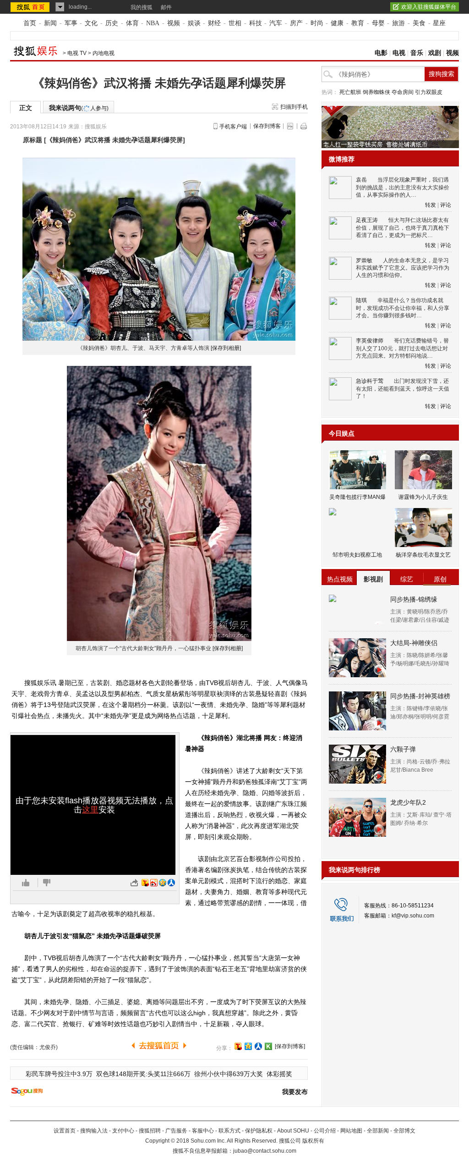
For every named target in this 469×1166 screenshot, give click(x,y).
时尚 (317, 23)
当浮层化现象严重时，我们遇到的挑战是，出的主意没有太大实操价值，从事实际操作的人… (402, 187)
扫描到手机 (294, 107)
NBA (152, 23)
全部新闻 (378, 1130)
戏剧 (434, 53)
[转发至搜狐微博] (145, 882)
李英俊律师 (369, 340)
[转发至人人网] (171, 882)
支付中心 (123, 1130)
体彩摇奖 (279, 1074)
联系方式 (229, 1130)
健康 (337, 23)
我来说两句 (79, 107)
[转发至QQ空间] (162, 882)
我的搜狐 (142, 7)
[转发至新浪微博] (154, 882)
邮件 (166, 7)
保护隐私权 (259, 1130)
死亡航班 (350, 92)
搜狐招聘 (150, 1130)
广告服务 (176, 1130)
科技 (255, 23)
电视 (399, 53)
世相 (235, 23)
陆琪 (361, 300)
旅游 (398, 23)
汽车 (275, 23)
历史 (111, 23)
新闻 (50, 23)
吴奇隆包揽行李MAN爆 (357, 497)
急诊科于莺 (369, 381)
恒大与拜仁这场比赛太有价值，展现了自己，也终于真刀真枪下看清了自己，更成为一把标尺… (402, 227)
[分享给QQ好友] (248, 1046)
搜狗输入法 (94, 1130)
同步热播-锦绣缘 (413, 599)
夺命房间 (403, 92)
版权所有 (313, 1141)
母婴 (378, 23)
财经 (214, 23)
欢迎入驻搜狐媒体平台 (428, 7)
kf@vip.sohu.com (413, 915)
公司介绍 (325, 1130)
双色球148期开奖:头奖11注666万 (143, 1074)
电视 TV (77, 53)
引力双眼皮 (428, 92)
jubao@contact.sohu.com (264, 1151)
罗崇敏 (364, 260)
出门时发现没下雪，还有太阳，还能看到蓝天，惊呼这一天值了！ (402, 388)
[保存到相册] (226, 348)
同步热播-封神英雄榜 (420, 696)
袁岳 (361, 180)
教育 (357, 23)
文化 (91, 23)
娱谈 (194, 23)
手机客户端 (233, 126)
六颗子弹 (403, 749)
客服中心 (203, 1130)
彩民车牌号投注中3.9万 (59, 1074)
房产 (296, 23)
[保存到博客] (290, 1046)
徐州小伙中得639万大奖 (228, 1074)
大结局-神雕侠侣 (413, 643)
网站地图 (351, 1130)
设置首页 (65, 1130)
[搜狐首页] (31, 7)
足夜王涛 (367, 220)
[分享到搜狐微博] (238, 1046)
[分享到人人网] (258, 1046)
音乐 (416, 53)
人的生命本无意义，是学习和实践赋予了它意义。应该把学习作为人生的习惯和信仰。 (402, 268)
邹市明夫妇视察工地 (357, 555)
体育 (132, 23)
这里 (90, 809)
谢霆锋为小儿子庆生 (423, 497)
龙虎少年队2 (408, 802)
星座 (439, 23)
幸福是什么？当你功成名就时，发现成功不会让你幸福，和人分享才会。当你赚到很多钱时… (402, 308)
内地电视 (104, 53)
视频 (173, 23)
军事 (71, 23)
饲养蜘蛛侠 (376, 92)
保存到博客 (267, 126)
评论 (445, 205)
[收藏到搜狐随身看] (268, 1046)
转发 (430, 205)
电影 (381, 53)
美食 (419, 23)
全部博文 (404, 1130)
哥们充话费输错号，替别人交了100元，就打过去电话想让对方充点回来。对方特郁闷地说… (402, 348)
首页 (29, 23)
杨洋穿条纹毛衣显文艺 (423, 555)
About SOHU (293, 1130)
